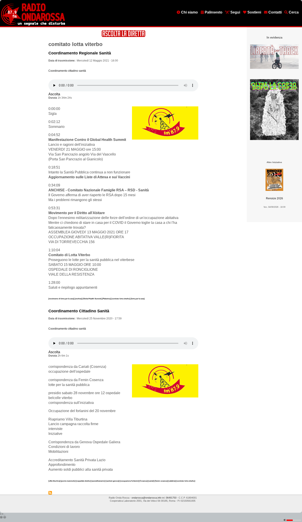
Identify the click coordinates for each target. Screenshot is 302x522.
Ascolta (54, 94)
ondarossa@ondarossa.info (146, 497)
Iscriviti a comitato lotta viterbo (50, 493)
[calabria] (172, 481)
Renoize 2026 (274, 198)
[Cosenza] (143, 481)
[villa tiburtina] (54, 481)
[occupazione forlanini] (129, 481)
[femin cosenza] (161, 481)
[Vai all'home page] (33, 24)
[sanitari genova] (113, 481)
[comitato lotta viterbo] (121, 298)
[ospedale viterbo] (83, 481)
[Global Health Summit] (92, 298)
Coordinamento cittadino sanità (67, 70)
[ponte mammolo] (68, 481)
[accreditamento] (98, 481)
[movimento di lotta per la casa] (61, 298)
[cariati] (151, 481)
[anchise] (78, 298)
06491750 (171, 497)
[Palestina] (106, 298)
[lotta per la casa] (138, 298)
